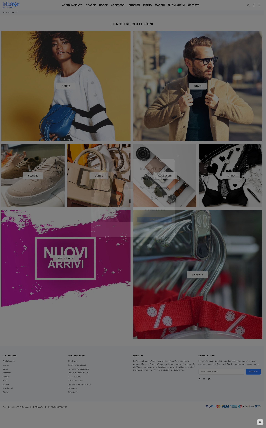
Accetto (156, 248)
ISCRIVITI (154, 239)
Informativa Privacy (159, 248)
